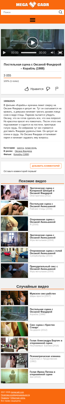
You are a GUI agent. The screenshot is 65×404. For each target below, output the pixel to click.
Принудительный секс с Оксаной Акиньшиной (44, 267)
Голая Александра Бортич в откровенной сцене (46, 341)
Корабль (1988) (21, 154)
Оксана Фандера (23, 151)
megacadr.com (17, 392)
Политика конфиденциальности (15, 395)
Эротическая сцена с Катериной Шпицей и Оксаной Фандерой (42, 191)
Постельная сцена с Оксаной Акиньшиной (42, 205)
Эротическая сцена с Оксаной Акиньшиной (42, 236)
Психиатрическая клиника (45, 356)
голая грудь (31, 148)
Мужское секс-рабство (43, 293)
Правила (5, 398)
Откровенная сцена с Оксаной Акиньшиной (42, 220)
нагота (20, 148)
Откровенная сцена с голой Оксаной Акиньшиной (46, 252)
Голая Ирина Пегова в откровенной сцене (42, 373)
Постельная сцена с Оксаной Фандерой (41, 310)
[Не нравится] (49, 89)
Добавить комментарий (46, 166)
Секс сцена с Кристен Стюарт (42, 326)
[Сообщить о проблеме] (57, 89)
